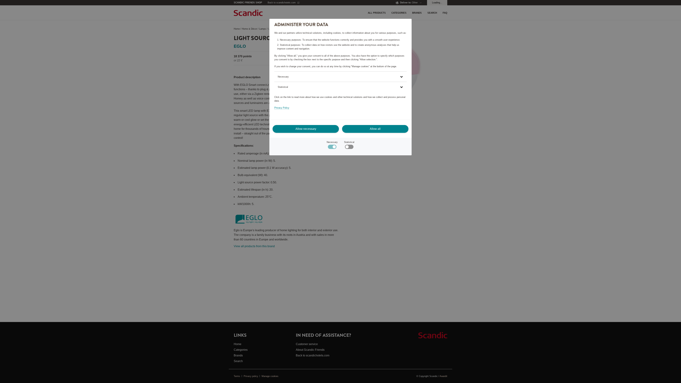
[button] (340, 77)
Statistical (349, 142)
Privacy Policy (281, 107)
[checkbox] (349, 147)
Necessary (332, 142)
